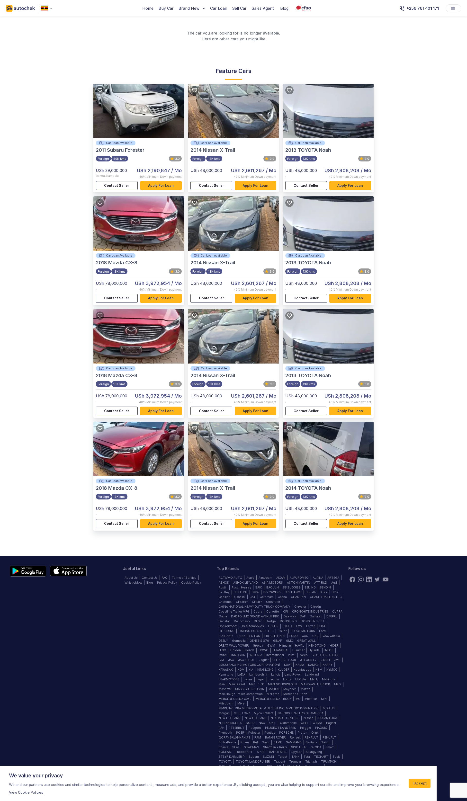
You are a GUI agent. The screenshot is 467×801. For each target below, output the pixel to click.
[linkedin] (369, 579)
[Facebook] (352, 579)
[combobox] (47, 8)
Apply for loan (161, 185)
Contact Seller (116, 185)
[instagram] (361, 579)
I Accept (420, 783)
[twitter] (377, 579)
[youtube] (385, 579)
